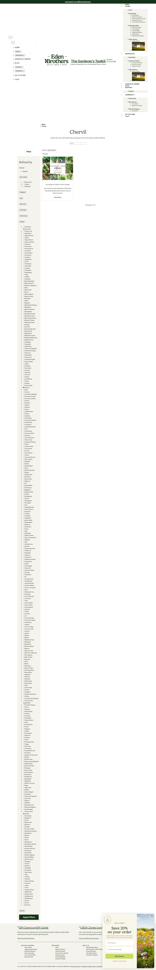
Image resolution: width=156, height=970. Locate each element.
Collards (27, 416)
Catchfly (27, 372)
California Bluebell (31, 348)
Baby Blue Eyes (29, 281)
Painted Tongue (30, 705)
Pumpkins (28, 748)
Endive (27, 494)
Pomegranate (29, 742)
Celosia (27, 383)
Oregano (28, 692)
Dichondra (28, 479)
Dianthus (28, 477)
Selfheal (27, 803)
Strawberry (28, 842)
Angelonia (28, 259)
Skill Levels (23, 204)
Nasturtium (28, 681)
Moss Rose (28, 672)
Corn (26, 429)
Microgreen (28, 655)
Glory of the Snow (30, 537)
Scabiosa (28, 794)
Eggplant (28, 490)
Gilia (26, 531)
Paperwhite (28, 711)
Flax (26, 505)
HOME (17, 47)
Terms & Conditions (89, 966)
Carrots (27, 370)
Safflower (28, 781)
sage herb (28, 787)
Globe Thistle (29, 535)
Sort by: (44, 150)
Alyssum (27, 244)
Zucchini (27, 905)
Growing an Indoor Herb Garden (58, 184)
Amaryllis (28, 251)
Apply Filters (29, 917)
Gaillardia (28, 518)
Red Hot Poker (29, 766)
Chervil (25, 171)
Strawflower (29, 846)
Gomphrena (29, 544)
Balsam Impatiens (31, 285)
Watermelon (29, 894)
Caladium (28, 344)
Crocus (27, 451)
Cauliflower (28, 379)
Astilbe (27, 277)
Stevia (27, 837)
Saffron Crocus (30, 783)
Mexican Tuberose (31, 653)
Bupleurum (28, 333)
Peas (26, 722)
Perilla (27, 731)
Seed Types (23, 210)
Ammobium (29, 253)
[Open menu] (10, 37)
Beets (26, 301)
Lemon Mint (29, 605)
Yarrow (27, 900)
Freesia (27, 514)
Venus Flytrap (29, 881)
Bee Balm (28, 298)
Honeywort (28, 561)
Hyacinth (28, 568)
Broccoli (27, 327)
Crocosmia (28, 448)
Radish (27, 757)
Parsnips (28, 716)
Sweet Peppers (30, 855)
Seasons (22, 910)
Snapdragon (29, 809)
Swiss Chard (29, 859)
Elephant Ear (29, 492)
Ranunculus (28, 759)
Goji (26, 542)
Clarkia (27, 405)
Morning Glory (29, 670)
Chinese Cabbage (31, 394)
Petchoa (27, 735)
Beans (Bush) (29, 294)
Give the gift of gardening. (26, 938)
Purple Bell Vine (30, 750)
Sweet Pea (28, 853)
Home (43, 124)
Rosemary (28, 774)
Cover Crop (28, 440)
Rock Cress (28, 770)
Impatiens (28, 574)
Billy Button (28, 311)
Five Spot (28, 503)
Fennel (27, 498)
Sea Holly (28, 798)
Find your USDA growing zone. (89, 938)
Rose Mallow (29, 772)
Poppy (27, 744)
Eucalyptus (28, 496)
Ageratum (28, 233)
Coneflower (28, 422)
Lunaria (27, 631)
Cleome (27, 407)
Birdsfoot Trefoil (30, 314)
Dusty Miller (28, 485)
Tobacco (27, 866)
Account (109, 59)
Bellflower (28, 307)
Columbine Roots (30, 420)
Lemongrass (29, 607)
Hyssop (27, 572)
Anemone (28, 255)
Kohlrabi (27, 594)
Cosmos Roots (29, 437)
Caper (27, 364)
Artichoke (28, 266)
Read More (57, 197)
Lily (26, 616)
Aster (26, 274)
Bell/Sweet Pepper (31, 305)
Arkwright (28, 264)
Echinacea (28, 487)
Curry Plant (28, 459)
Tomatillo (28, 868)
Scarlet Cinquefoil (31, 796)
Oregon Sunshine (30, 694)
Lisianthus (28, 622)
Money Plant (29, 668)
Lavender (28, 598)
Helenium (28, 551)
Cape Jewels (29, 361)
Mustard (27, 679)
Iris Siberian (28, 581)
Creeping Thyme (30, 442)
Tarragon (28, 861)
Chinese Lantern (30, 398)
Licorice (27, 614)
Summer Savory (30, 848)
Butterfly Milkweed (31, 338)
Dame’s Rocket (30, 470)
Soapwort (28, 818)
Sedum (27, 800)
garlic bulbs (28, 520)
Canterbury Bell (30, 359)
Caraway (27, 366)
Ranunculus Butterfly (32, 761)
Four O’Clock (29, 509)
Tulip (26, 874)
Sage (26, 785)
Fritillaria (28, 516)
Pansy (27, 707)
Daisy (26, 468)
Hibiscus (27, 555)
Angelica (28, 257)
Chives (27, 401)
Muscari (27, 677)
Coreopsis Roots (30, 427)
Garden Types (23, 216)
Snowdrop (28, 816)
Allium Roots (29, 240)
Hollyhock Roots (30, 559)
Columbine (28, 418)
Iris (26, 577)
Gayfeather (28, 522)
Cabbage (28, 342)
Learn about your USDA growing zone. (78, 2)
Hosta (27, 564)
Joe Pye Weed (29, 585)
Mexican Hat (29, 650)
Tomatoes (28, 870)
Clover (27, 409)
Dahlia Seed (29, 466)
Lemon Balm (29, 603)
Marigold (28, 642)
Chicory (27, 392)
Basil (26, 288)
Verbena (27, 883)
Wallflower (28, 892)
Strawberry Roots (30, 844)
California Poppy (30, 351)
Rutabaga (28, 779)
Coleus (27, 414)
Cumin (27, 455)
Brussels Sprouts (30, 329)
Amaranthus (29, 248)
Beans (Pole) (29, 296)
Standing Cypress (31, 831)
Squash (27, 827)
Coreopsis (28, 424)
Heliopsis (28, 553)
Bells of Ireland (29, 309)
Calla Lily (28, 353)
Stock (26, 840)
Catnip (27, 377)
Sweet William (29, 857)
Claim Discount (119, 956)
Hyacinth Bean (29, 570)
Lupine (27, 633)
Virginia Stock (29, 890)
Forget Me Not (29, 507)
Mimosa (27, 659)
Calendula (28, 346)
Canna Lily (28, 357)
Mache (27, 635)
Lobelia (27, 624)
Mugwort (28, 674)
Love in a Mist (29, 627)
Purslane (28, 753)
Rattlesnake (29, 764)
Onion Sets (28, 687)
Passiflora (28, 718)
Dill (26, 483)
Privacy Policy (76, 966)
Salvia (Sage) (29, 792)
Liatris (27, 611)
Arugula (27, 268)
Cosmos (27, 435)
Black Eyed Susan (30, 318)
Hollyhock (28, 557)
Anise (26, 261)
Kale (26, 590)
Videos (27, 184)
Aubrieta (27, 279)
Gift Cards (42, 927)
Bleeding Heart (30, 322)
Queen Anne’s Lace (31, 755)
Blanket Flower (29, 320)
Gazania (27, 524)
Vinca (27, 887)
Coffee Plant (29, 411)
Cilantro (27, 403)
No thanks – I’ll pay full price (119, 960)
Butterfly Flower (30, 335)
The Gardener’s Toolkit (88, 61)
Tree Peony (28, 872)
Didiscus (27, 481)
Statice (27, 835)
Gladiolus (28, 533)
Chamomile (28, 385)
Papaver (27, 709)
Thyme (27, 863)
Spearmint (28, 822)
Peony (27, 727)
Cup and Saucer (30, 457)
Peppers (27, 729)
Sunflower (28, 850)
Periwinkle (28, 733)
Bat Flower (28, 290)
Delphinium (28, 474)
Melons (27, 648)
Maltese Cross (29, 640)
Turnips (27, 877)
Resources (28, 182)
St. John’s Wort (29, 829)
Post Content (23, 177)
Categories (22, 192)
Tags (21, 198)
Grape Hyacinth (30, 548)
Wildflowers (29, 898)
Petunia (27, 737)
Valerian (27, 879)
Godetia (27, 540)
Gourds (27, 546)
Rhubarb (27, 768)
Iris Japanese (29, 579)
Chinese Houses (30, 396)
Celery (27, 381)
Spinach (27, 824)
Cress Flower (29, 446)
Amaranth (28, 246)
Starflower (28, 833)
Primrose (28, 746)
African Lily (28, 231)
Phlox (26, 740)
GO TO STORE (111, 61)
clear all (21, 168)
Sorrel (27, 820)
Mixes (27, 664)
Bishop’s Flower (30, 316)
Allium (27, 238)
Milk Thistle (28, 657)
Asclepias (28, 270)
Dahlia (27, 464)
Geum (27, 529)
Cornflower (28, 431)
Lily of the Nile (29, 618)
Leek (26, 601)
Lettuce (27, 609)
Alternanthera (29, 242)
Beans (27, 292)
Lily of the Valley (30, 620)
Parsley (27, 714)
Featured (28, 186)
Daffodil (27, 461)
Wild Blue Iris (29, 896)
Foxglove (28, 511)
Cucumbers (28, 453)
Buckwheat (28, 331)
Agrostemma (29, 235)
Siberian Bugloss (30, 807)
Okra (26, 685)
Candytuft (28, 355)
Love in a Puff (29, 629)
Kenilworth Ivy (29, 592)
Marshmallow (29, 646)
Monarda (28, 666)
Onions (27, 690)
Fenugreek (28, 501)
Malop (27, 637)
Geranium (28, 527)
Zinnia (27, 903)
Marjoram (28, 644)
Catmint (27, 374)
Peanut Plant (29, 720)
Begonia (27, 303)
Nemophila (28, 683)
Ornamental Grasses (31, 698)
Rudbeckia (28, 777)
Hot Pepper (28, 566)
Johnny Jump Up (30, 587)
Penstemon (28, 724)
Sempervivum (29, 805)
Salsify (27, 790)
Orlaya (27, 696)
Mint (26, 661)
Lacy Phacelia (29, 596)
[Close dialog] (151, 916)
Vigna (27, 885)
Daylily (27, 472)
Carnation (28, 368)
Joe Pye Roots (29, 583)
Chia (26, 390)
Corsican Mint (29, 433)
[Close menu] (13, 42)
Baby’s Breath (29, 283)
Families (22, 221)
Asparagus (28, 272)
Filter (28, 151)
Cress (26, 444)
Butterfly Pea (29, 340)
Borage (27, 324)
